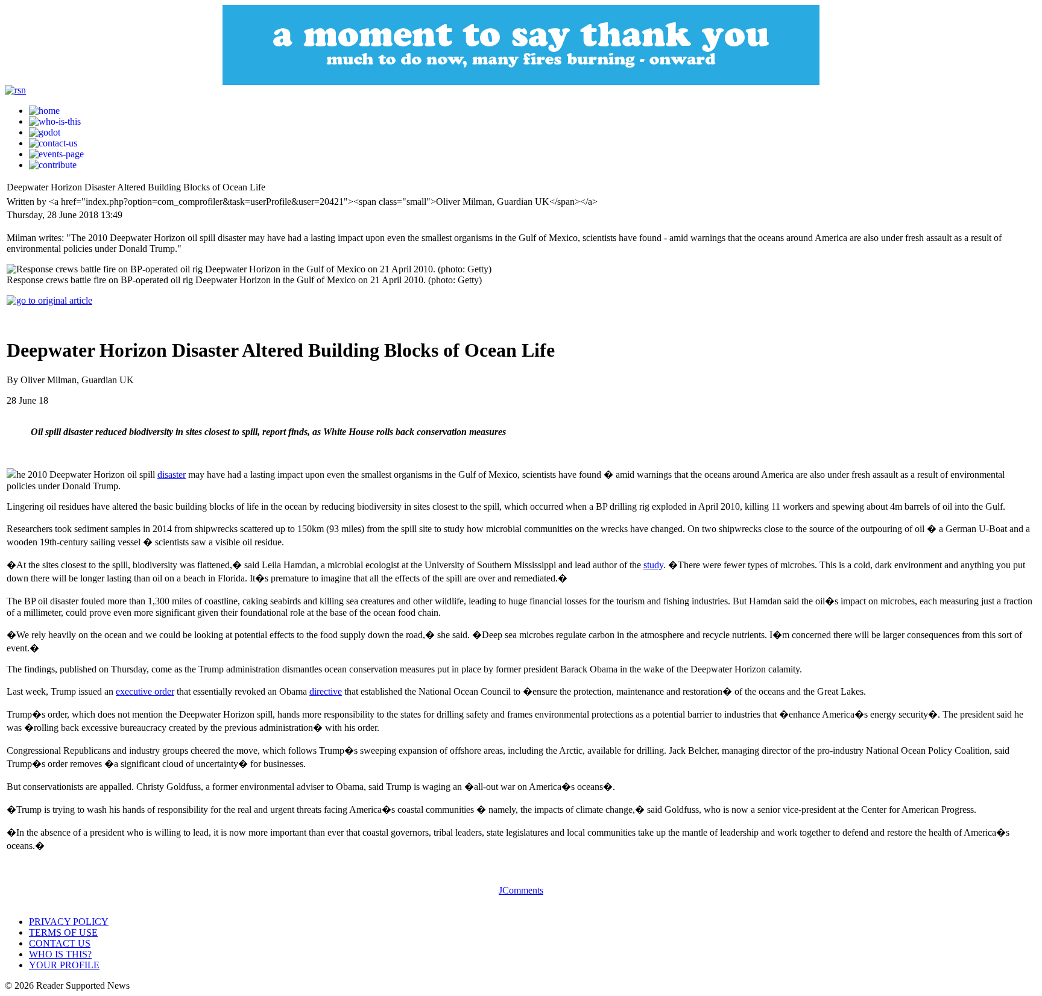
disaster (171, 474)
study (653, 565)
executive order (145, 691)
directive (325, 691)
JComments (521, 890)
